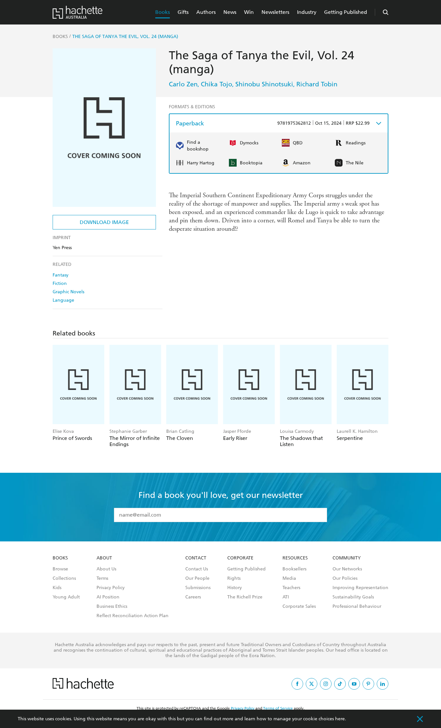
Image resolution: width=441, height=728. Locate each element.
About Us (106, 569)
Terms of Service (278, 708)
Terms (102, 578)
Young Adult (66, 597)
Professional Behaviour (357, 606)
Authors (206, 12)
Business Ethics (112, 606)
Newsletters (275, 12)
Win (249, 12)
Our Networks (347, 569)
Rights (234, 578)
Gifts (183, 12)
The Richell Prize (244, 597)
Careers (193, 597)
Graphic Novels (68, 292)
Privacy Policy (111, 588)
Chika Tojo (216, 84)
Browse (60, 569)
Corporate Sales (299, 606)
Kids (57, 588)
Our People (197, 578)
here (340, 719)
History (234, 588)
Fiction (60, 283)
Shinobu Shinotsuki (264, 84)
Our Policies (345, 578)
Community (347, 558)
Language (63, 300)
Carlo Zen (183, 84)
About (104, 558)
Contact (195, 558)
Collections (64, 578)
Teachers (291, 588)
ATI (285, 597)
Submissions (197, 588)
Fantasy (60, 275)
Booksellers (294, 569)
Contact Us (196, 569)
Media (289, 578)
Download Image (104, 222)
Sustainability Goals (353, 597)
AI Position (108, 597)
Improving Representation (360, 588)
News (229, 12)
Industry (306, 12)
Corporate (240, 558)
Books (162, 12)
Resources (295, 558)
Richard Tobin (316, 84)
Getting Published (345, 12)
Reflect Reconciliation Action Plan (133, 616)
